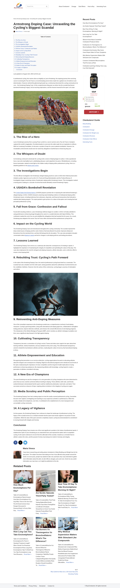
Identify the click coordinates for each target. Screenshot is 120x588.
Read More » (21, 510)
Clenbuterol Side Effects (90, 139)
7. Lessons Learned (19, 52)
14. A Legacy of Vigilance (21, 67)
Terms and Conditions (20, 586)
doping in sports (29, 235)
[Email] (25, 443)
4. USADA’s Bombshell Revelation (23, 46)
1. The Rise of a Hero (20, 40)
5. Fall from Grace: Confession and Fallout (25, 48)
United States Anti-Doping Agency (26, 192)
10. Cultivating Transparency (22, 59)
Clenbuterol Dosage (88, 130)
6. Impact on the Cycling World (22, 50)
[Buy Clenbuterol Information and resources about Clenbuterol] (18, 6)
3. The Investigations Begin (21, 44)
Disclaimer (42, 586)
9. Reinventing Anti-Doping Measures (24, 57)
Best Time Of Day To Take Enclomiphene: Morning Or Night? (67, 487)
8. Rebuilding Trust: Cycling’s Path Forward (25, 55)
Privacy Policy (33, 586)
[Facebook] (15, 443)
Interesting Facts (101, 6)
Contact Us (51, 586)
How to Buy (91, 6)
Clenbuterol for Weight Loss (91, 133)
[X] (20, 443)
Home (15, 18)
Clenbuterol (86, 126)
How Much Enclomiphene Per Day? (22, 488)
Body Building (87, 123)
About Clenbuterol (64, 6)
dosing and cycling (33, 165)
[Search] (47, 6)
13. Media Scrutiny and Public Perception (25, 65)
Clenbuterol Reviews (89, 136)
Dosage (74, 6)
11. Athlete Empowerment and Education (25, 61)
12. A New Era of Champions (22, 63)
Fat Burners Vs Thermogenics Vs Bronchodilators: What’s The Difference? (44, 535)
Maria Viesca (19, 31)
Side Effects (81, 6)
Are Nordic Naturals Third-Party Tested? (94, 26)
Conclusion (19, 69)
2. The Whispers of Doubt (21, 42)
